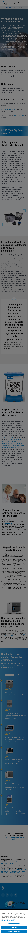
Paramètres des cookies (14, 923)
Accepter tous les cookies (14, 931)
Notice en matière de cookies (13, 919)
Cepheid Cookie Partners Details (8, 920)
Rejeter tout (14, 927)
